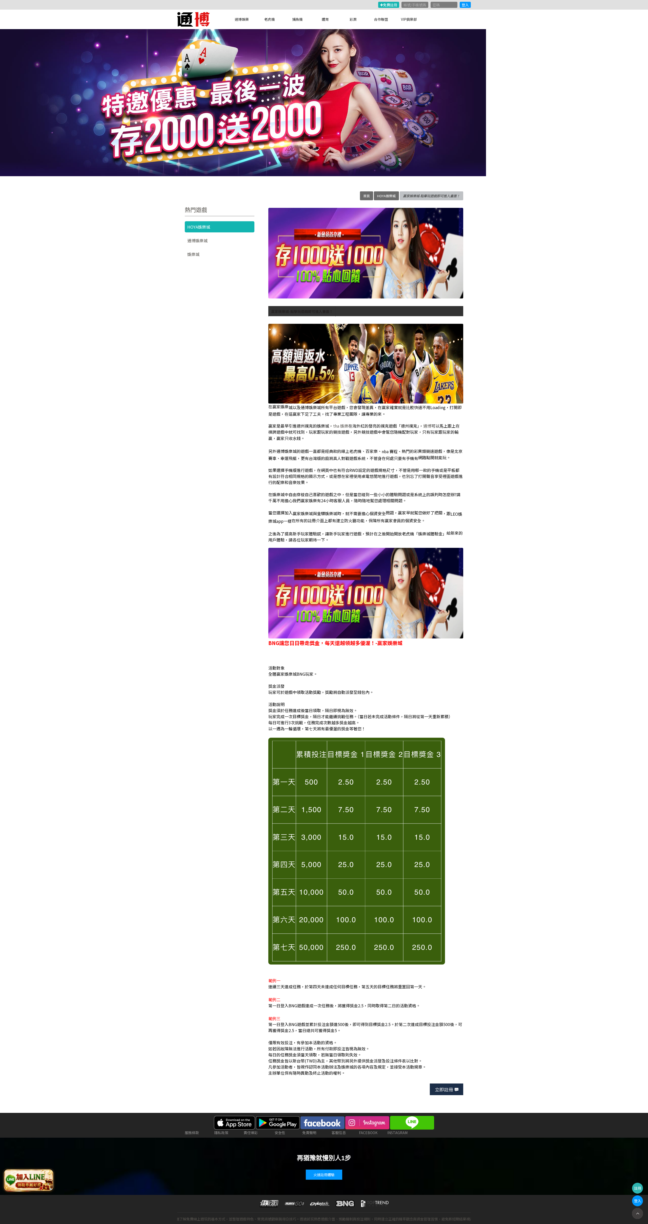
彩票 (353, 19)
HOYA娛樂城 (386, 195)
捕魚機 (297, 19)
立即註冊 (444, 1089)
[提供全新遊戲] (243, 102)
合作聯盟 (381, 19)
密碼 (436, 4)
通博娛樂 (242, 19)
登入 (465, 4)
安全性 (280, 1132)
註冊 (637, 1188)
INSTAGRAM (397, 1132)
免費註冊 (390, 4)
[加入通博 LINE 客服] (28, 1180)
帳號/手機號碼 (414, 4)
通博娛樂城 (197, 240)
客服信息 (339, 1132)
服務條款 (192, 1132)
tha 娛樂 (340, 426)
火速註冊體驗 (324, 1174)
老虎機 (269, 19)
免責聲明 (309, 1132)
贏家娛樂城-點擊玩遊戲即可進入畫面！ (302, 311)
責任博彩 (251, 1132)
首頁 (366, 195)
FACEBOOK (368, 1132)
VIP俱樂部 (409, 19)
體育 (325, 19)
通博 (427, 426)
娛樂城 (193, 254)
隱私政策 (221, 1132)
